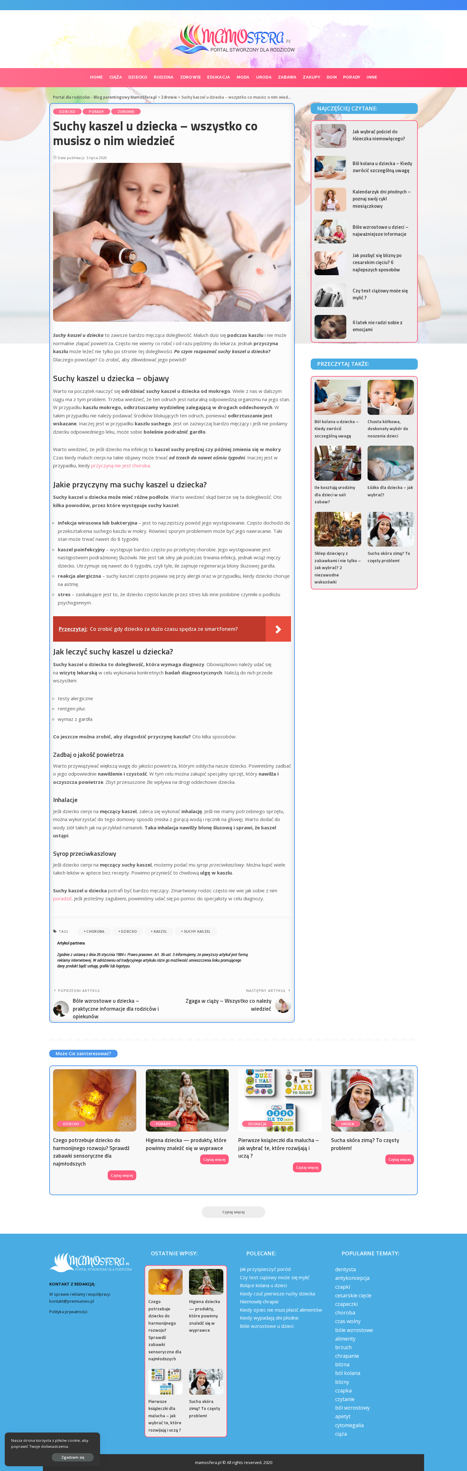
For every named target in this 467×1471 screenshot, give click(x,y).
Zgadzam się (72, 1457)
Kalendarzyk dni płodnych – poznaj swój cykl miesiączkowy (382, 199)
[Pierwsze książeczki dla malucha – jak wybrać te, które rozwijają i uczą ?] (279, 1100)
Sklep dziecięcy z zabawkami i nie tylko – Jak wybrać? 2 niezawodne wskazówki (338, 567)
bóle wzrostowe (354, 1330)
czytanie (345, 1399)
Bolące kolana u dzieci (263, 1285)
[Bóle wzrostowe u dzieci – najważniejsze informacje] (330, 231)
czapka (343, 1390)
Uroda (347, 1123)
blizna (342, 1364)
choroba (95, 931)
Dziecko (67, 111)
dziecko (129, 931)
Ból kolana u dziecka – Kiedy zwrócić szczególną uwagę (382, 167)
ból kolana (347, 1373)
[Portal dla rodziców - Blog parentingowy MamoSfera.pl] (233, 39)
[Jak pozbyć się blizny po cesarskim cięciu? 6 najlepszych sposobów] (330, 263)
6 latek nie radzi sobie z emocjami (378, 326)
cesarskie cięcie (353, 1295)
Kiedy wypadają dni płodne (269, 1317)
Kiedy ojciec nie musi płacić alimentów (281, 1310)
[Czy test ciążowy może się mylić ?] (330, 295)
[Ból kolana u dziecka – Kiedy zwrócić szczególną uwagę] (330, 168)
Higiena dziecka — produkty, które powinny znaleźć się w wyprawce (186, 1144)
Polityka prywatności (68, 1311)
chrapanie (347, 1355)
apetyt (342, 1416)
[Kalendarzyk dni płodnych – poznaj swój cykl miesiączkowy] (330, 200)
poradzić (62, 898)
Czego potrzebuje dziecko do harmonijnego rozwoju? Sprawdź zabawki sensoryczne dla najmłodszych (91, 1152)
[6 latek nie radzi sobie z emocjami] (330, 327)
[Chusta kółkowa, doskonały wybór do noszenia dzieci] (391, 397)
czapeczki (346, 1303)
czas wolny (348, 1321)
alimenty (345, 1338)
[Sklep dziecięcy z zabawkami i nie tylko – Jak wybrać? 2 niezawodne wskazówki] (338, 529)
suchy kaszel (197, 931)
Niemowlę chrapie (259, 1301)
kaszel (160, 931)
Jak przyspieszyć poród (265, 1269)
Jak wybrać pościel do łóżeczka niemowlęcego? (379, 135)
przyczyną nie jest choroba (120, 465)
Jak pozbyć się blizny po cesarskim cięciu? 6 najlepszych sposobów (377, 262)
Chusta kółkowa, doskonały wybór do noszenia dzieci (388, 428)
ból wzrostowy (352, 1407)
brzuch (343, 1347)
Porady (96, 111)
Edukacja (257, 1123)
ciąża (341, 1433)
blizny (342, 1381)
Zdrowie (126, 111)
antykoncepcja (352, 1277)
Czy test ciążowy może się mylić (274, 1277)
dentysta (345, 1269)
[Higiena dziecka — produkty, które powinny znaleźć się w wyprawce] (187, 1100)
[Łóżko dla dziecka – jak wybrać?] (391, 463)
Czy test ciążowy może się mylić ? (380, 294)
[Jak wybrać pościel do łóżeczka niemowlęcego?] (330, 136)
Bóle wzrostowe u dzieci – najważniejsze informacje (381, 230)
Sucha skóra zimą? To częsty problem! (389, 557)
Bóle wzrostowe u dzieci (267, 1326)
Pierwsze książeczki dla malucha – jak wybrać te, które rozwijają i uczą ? (278, 1148)
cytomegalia (349, 1425)
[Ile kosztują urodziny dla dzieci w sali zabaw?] (338, 463)
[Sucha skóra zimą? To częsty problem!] (391, 529)
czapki (342, 1286)
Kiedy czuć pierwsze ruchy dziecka (277, 1293)
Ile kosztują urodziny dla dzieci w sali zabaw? (335, 494)
